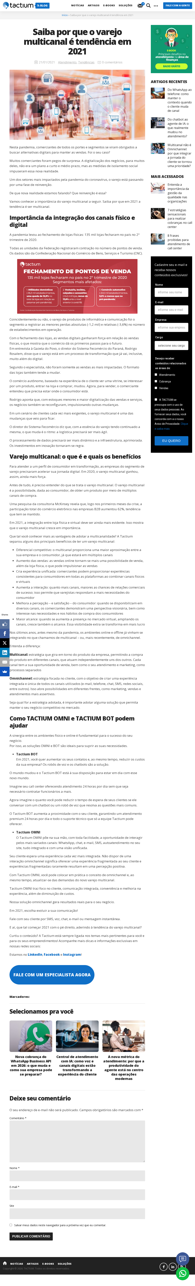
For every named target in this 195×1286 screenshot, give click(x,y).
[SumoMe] (5, 671)
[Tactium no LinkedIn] (173, 1267)
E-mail (14, 1187)
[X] (5, 643)
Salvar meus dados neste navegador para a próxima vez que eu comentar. (60, 1225)
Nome (15, 1168)
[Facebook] (5, 633)
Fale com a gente (178, 5)
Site (12, 1206)
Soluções (125, 5)
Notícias (77, 5)
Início (65, 15)
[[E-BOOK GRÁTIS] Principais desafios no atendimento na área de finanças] (171, 49)
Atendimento (67, 62)
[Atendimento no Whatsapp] (182, 1273)
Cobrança (165, 381)
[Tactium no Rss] (182, 1267)
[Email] (5, 662)
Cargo (159, 337)
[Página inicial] (5, 1263)
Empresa (160, 319)
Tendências (86, 62)
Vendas (163, 388)
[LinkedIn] (5, 652)
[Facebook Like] (5, 624)
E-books (109, 5)
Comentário (18, 1118)
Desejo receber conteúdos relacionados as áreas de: (170, 363)
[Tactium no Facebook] (164, 1267)
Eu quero (171, 441)
